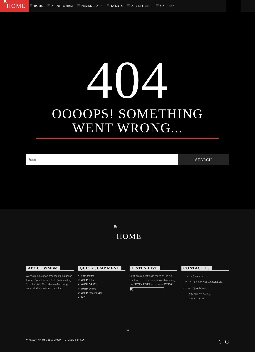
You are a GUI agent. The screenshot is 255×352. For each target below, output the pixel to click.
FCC (83, 297)
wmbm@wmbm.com (197, 288)
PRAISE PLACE (92, 5)
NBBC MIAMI (87, 275)
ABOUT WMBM (62, 5)
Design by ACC (76, 339)
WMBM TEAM (87, 280)
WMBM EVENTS (88, 284)
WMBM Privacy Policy (91, 293)
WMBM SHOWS (88, 288)
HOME (38, 5)
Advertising (141, 5)
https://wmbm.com (196, 276)
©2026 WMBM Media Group (45, 339)
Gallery (167, 5)
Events (117, 5)
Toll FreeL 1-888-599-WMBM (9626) (204, 282)
